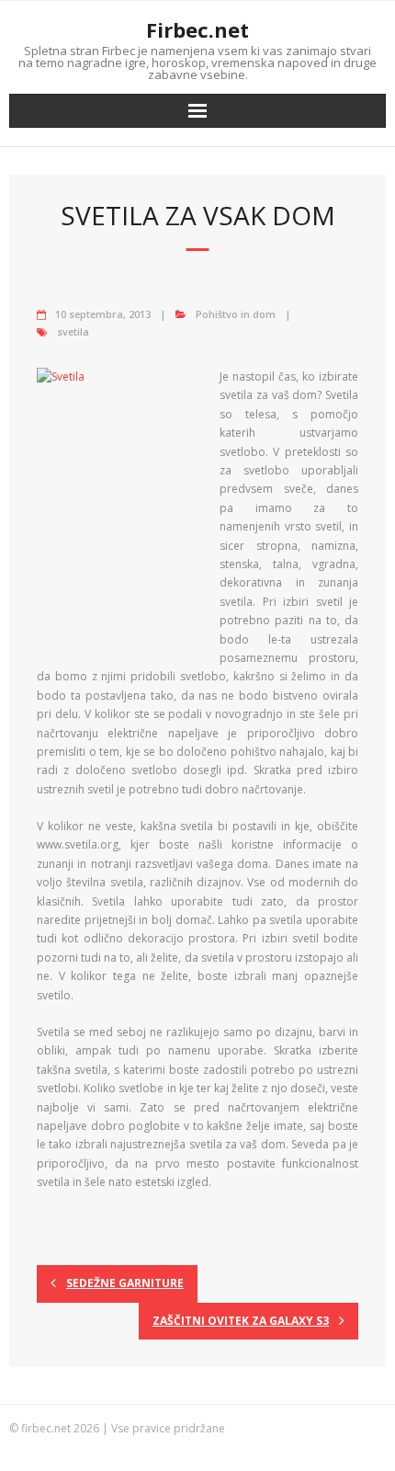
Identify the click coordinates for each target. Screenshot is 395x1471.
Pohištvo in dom (236, 314)
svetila (73, 331)
